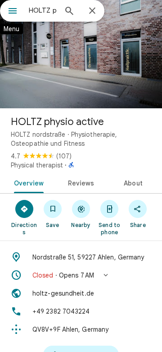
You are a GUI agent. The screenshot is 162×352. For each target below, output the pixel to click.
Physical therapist (37, 165)
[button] (81, 275)
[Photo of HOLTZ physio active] (81, 54)
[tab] (27, 182)
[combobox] (43, 10)
